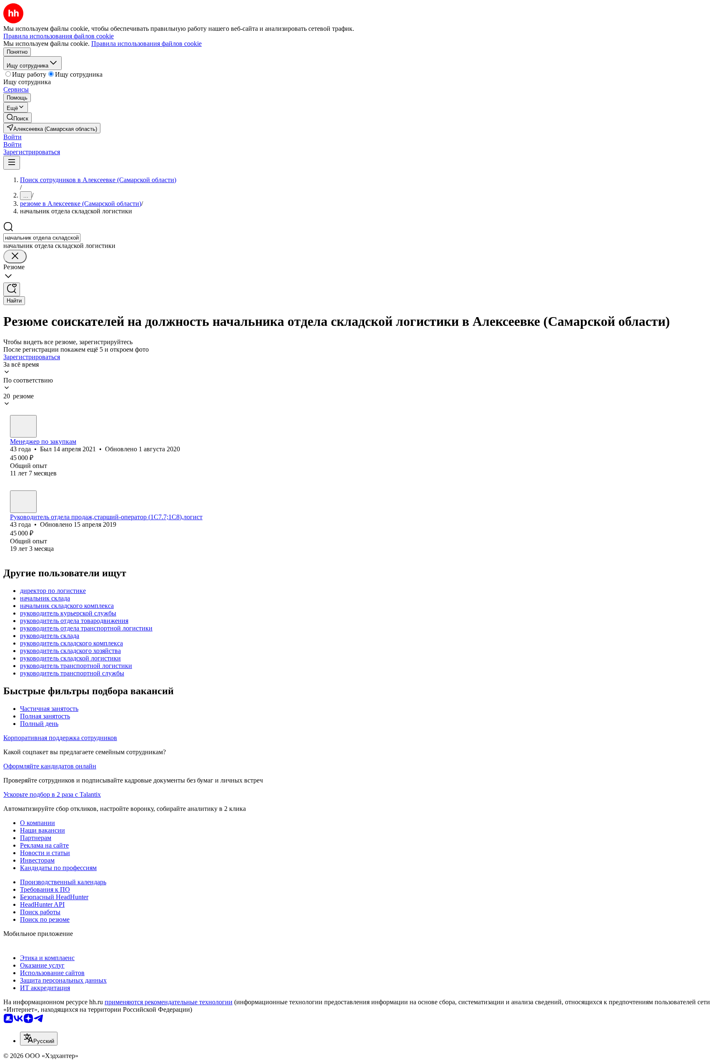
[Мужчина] (23, 426)
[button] (12, 136)
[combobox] (41, 237)
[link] (17, 118)
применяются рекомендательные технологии (168, 1001)
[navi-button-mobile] (11, 163)
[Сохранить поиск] (11, 289)
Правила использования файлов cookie (146, 43)
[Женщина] (23, 501)
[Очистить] (15, 256)
